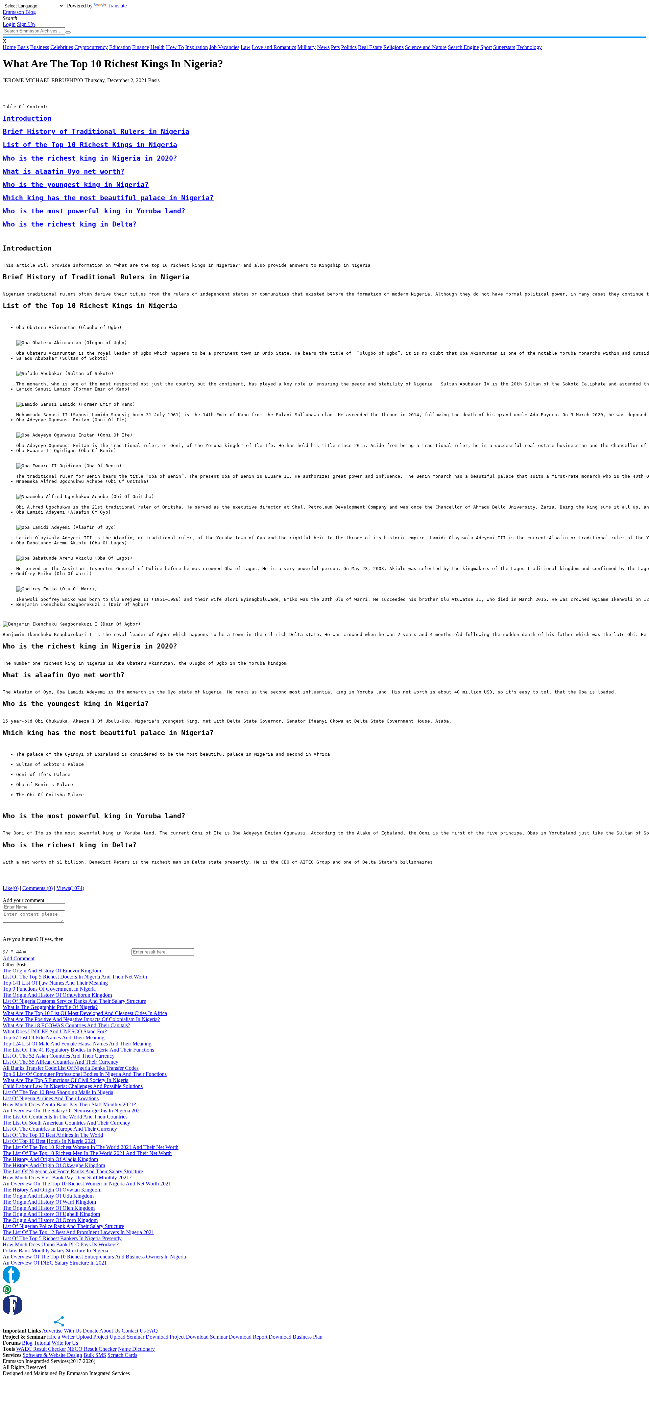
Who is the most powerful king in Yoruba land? (94, 211)
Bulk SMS (94, 1355)
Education (120, 47)
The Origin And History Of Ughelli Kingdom (51, 1214)
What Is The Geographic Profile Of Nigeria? (50, 1007)
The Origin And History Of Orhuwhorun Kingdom (57, 995)
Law (245, 47)
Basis (23, 47)
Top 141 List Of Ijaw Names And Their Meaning (55, 983)
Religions (393, 47)
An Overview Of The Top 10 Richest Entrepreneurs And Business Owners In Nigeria (94, 1256)
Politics (349, 47)
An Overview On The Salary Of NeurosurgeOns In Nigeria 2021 (72, 1110)
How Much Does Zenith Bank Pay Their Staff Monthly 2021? (69, 1104)
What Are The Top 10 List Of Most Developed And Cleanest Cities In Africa (85, 1013)
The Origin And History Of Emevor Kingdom (52, 970)
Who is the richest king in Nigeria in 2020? (90, 158)
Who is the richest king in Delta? (70, 224)
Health (157, 47)
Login (9, 24)
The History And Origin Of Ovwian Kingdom (52, 1190)
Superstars (504, 47)
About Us (109, 1331)
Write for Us (65, 1343)
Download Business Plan (295, 1337)
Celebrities (61, 47)
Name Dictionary (136, 1349)
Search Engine (463, 47)
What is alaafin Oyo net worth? (63, 171)
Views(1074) (70, 888)
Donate (90, 1331)
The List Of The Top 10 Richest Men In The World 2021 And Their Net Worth (87, 1153)
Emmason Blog (19, 12)
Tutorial (42, 1343)
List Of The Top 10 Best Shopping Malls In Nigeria (58, 1092)
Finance (140, 47)
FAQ (152, 1331)
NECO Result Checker (92, 1349)
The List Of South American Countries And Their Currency (66, 1123)
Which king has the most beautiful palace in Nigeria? (108, 198)
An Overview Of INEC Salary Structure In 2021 (55, 1263)
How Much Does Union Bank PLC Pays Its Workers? (61, 1244)
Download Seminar (206, 1337)
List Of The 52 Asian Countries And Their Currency (59, 1056)
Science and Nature (426, 47)
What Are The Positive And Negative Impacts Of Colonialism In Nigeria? (81, 1019)
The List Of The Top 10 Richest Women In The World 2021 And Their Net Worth (90, 1147)
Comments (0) (37, 888)
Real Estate (370, 47)
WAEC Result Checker (41, 1349)
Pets (335, 47)
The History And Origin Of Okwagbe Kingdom (54, 1165)
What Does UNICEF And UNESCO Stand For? (55, 1031)
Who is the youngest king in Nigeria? (76, 185)
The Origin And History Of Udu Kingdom (48, 1196)
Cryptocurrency (91, 47)
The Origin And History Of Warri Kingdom (49, 1202)
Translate (117, 5)
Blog (27, 1343)
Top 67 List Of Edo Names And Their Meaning (53, 1037)
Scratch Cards (122, 1355)
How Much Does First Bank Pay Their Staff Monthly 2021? (67, 1177)
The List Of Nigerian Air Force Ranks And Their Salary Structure (73, 1171)
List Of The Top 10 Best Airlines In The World (53, 1135)
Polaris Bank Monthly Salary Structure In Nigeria (55, 1250)
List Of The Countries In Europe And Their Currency (60, 1129)
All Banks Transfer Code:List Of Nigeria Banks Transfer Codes (71, 1068)
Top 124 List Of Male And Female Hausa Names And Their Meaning (77, 1043)
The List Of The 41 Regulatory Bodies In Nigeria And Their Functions (78, 1050)
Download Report (248, 1337)
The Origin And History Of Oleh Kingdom (49, 1208)
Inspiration (196, 47)
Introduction (27, 118)
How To (175, 47)
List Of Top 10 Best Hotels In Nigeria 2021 (49, 1141)
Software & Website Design (52, 1355)
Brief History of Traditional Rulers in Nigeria (96, 132)
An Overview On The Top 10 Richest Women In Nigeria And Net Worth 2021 (87, 1183)
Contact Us (134, 1331)
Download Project (166, 1337)
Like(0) (11, 888)
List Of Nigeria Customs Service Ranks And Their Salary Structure (74, 1001)
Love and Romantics (274, 47)
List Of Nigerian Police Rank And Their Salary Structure (63, 1226)
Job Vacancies (224, 47)
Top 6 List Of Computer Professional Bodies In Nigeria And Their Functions (85, 1074)
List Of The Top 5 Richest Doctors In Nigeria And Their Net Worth (75, 977)
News (323, 47)
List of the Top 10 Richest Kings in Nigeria (90, 145)
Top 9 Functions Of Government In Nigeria (49, 989)
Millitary (306, 47)
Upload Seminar (127, 1337)
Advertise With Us (61, 1331)
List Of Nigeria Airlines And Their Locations (51, 1098)
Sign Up (26, 24)
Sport (486, 47)
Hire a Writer (61, 1337)
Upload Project (92, 1337)
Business (39, 47)
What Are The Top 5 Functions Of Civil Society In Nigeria (65, 1080)
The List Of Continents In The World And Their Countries (65, 1117)
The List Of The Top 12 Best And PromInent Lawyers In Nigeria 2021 (78, 1232)
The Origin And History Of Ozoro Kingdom (50, 1220)
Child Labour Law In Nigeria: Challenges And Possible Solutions (73, 1086)
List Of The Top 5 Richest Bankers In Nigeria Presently (62, 1238)
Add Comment (18, 958)
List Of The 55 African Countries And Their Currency (60, 1062)
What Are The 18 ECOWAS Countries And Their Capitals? (66, 1025)
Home (9, 47)
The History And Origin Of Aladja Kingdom (50, 1159)
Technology (529, 47)
